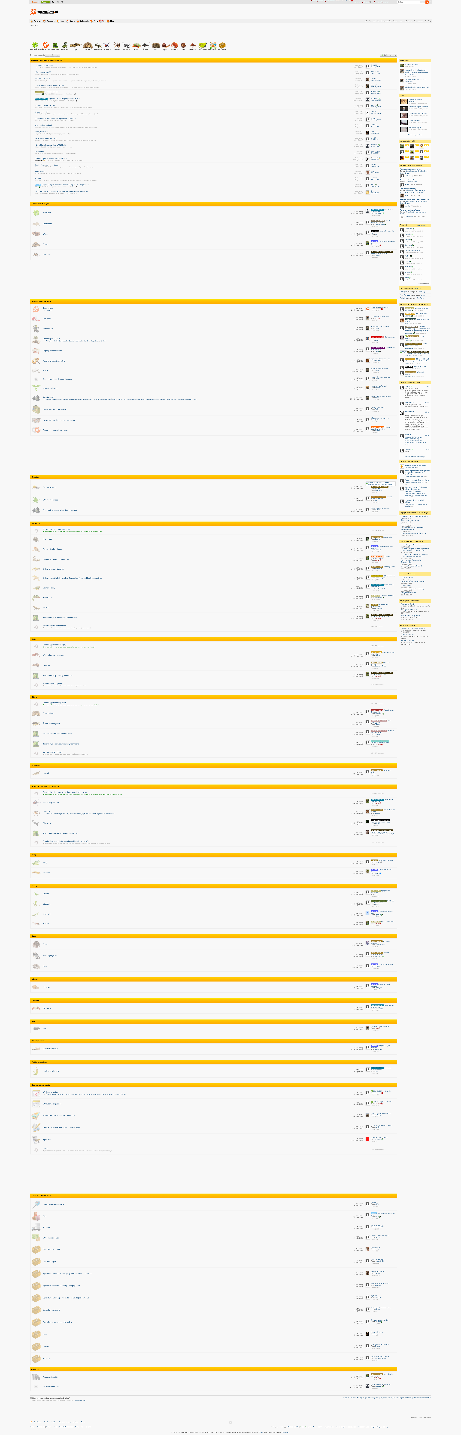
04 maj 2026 (375, 726)
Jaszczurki (59, 94)
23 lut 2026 (375, 836)
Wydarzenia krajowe (51, 1092)
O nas (77, 1427)
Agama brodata (293, 1427)
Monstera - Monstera (408, 640)
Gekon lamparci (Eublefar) (53, 569)
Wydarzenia (51, 21)
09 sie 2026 (375, 570)
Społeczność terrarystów (41, 1085)
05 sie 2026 (375, 236)
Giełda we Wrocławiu (78, 1094)
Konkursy (49, 310)
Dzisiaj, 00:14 (375, 73)
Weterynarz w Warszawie (379, 386)
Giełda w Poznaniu (64, 1094)
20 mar (427, 412)
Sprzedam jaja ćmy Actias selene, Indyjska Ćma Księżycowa (66, 185)
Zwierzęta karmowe (39, 1041)
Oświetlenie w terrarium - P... (380, 418)
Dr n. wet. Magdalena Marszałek (412, 566)
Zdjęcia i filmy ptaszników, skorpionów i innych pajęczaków (66, 841)
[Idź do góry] (230, 1422)
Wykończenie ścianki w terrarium (418, 353)
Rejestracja (45, 2)
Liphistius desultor (407, 577)
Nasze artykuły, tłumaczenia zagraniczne (59, 420)
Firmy (112, 21)
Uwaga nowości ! (41, 112)
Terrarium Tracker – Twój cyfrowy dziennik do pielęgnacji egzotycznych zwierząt (416, 489)
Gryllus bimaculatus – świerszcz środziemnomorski (412, 529)
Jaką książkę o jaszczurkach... (381, 327)
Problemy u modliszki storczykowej (417, 480)
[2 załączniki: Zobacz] (35, 118)
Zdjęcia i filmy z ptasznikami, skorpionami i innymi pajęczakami (138, 399)
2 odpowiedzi (359, 65)
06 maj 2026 (375, 1229)
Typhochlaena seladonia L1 (45, 65)
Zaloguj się (35, 2)
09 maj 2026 (375, 620)
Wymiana (374, 1296)
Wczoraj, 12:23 (376, 107)
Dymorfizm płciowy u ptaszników (80, 814)
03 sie (427, 449)
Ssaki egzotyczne (50, 956)
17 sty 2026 (375, 1379)
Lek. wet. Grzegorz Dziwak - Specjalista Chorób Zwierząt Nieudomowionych (415, 550)
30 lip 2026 (375, 658)
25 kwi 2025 (375, 875)
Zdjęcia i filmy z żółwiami (108, 399)
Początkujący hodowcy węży (54, 645)
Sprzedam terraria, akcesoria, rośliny (82, 107)
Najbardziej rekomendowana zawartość (418, 1398)
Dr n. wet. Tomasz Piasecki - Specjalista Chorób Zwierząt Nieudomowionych (415, 555)
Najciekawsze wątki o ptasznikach (57, 814)
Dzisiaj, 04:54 (375, 67)
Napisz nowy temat (389, 55)
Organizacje (95, 341)
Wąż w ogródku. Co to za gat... (381, 396)
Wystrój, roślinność (50, 500)
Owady (34, 886)
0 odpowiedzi (359, 78)
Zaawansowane (430, 2)
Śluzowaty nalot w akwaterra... (382, 731)
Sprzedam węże (74, 74)
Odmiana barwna (389, 576)
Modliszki (46, 914)
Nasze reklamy (86, 1427)
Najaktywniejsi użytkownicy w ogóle (392, 1398)
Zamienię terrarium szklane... (380, 1356)
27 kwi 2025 (375, 610)
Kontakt (53, 1422)
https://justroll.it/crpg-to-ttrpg (413, 437)
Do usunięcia (387, 537)
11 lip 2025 (375, 512)
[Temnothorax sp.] (404, 122)
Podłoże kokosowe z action (381, 498)
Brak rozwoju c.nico (387, 921)
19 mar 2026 (375, 552)
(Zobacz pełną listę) (79, 1400)
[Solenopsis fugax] (404, 129)
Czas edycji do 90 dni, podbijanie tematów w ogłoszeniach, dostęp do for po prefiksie (416, 72)
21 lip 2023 (375, 947)
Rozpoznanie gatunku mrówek (414, 476)
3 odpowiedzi (359, 98)
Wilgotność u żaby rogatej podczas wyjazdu (64, 99)
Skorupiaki (36, 1000)
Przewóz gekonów (389, 567)
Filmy (96, 21)
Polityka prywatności (425, 1417)
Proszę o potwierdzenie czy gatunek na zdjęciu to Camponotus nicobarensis (417, 472)
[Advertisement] (387, 11)
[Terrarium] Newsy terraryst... (380, 307)
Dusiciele (46, 665)
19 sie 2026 (375, 342)
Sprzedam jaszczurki (74, 173)
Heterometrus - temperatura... (380, 822)
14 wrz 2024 (375, 320)
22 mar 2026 (375, 311)
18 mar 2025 (375, 411)
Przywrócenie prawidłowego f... (381, 316)
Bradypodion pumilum (408, 593)
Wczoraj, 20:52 (376, 93)
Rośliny (103, 341)
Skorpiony (47, 823)
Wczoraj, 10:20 (376, 113)
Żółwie (45, 244)
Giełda (71, 187)
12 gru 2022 (375, 776)
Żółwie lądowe (48, 713)
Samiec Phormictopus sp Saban (47, 165)
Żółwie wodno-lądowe (51, 723)
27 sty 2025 (375, 1011)
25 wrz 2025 (375, 958)
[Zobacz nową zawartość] (57, 2)
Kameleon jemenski (51, 92)
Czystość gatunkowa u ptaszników (103, 814)
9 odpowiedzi (359, 158)
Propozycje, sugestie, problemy (55, 430)
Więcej (261, 1432)
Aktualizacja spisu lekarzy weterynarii (417, 87)
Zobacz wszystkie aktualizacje (415, 457)
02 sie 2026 (375, 492)
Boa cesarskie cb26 (43, 72)
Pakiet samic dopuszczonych (46, 138)
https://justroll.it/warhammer (413, 440)
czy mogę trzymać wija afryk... (380, 1026)
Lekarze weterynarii (75, 341)
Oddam (71, 120)
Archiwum (35, 1369)
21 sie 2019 (375, 422)
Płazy (34, 855)
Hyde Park (47, 1139)
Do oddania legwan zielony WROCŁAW (51, 145)
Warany (46, 607)
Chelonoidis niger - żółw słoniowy (412, 589)
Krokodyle (35, 765)
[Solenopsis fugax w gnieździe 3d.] (404, 101)
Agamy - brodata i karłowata (54, 549)
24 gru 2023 (375, 1105)
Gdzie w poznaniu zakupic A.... (381, 1236)
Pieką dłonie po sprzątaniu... (380, 253)
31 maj (427, 386)
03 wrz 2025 (375, 432)
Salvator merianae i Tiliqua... (380, 222)
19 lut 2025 (375, 736)
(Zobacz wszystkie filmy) (414, 135)
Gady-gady (403, 292)
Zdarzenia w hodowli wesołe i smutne (57, 379)
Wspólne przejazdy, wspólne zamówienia (59, 1115)
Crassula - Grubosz (407, 634)
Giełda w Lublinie (107, 1094)
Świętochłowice (51, 1094)
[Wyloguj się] (62, 2)
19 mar (427, 435)
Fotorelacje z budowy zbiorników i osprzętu (60, 510)
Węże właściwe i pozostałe (53, 655)
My (102, 21)
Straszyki (46, 904)
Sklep (56, 1427)
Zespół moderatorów (349, 1398)
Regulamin (414, 1417)
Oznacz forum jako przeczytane (68, 1422)
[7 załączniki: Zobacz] (35, 158)
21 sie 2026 (375, 126)
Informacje (47, 319)
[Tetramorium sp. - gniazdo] (404, 115)
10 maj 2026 (375, 580)
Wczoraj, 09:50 (376, 120)
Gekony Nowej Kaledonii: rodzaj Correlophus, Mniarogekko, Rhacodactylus (72, 578)
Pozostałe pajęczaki (51, 802)
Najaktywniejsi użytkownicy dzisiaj (368, 1398)
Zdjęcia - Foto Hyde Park (168, 399)
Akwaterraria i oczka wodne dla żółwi (57, 734)
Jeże (45, 966)
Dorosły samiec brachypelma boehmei (49, 85)
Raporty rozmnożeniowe (52, 351)
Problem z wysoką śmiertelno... (382, 902)
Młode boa (40, 152)
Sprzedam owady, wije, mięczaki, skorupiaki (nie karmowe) (66, 1298)
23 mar (427, 402)
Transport (46, 1227)
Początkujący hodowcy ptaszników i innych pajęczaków (65, 792)
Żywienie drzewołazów (408, 524)
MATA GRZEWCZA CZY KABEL (381, 487)
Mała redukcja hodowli (43, 125)
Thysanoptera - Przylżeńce (410, 615)
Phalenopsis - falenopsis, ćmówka (413, 629)
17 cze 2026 (375, 247)
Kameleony (69, 94)
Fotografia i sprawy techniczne (187, 399)
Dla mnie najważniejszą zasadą (415, 465)
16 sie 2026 (375, 815)
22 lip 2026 (375, 1311)
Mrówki (46, 923)
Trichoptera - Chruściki (409, 610)
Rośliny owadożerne (39, 1062)
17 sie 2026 (375, 1206)
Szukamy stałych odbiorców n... (381, 1308)
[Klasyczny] (47, 55)
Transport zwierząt (377, 1225)
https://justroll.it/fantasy (412, 439)
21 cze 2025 (375, 989)
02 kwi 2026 (375, 330)
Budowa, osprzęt (49, 487)
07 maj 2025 (375, 968)
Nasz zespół (69, 1427)
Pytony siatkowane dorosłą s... (381, 1384)
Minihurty (38, 178)
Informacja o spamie (411, 64)
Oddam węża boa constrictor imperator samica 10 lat (56, 118)
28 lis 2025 (375, 864)
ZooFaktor (403, 298)
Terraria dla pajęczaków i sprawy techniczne (60, 833)
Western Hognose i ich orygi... (380, 377)
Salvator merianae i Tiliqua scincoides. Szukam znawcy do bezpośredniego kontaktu (417, 329)
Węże (45, 234)
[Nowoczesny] (57, 55)
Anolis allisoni (40, 171)
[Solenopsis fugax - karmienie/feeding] (404, 108)
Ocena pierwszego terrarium (380, 508)
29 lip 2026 (375, 668)
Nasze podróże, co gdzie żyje (54, 409)
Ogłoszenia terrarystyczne (58, 67)
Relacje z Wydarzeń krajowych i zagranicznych (61, 1127)
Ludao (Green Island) (378, 407)
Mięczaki (35, 979)
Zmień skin (37, 1422)
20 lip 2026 (375, 1141)
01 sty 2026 (375, 925)
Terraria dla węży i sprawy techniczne (57, 676)
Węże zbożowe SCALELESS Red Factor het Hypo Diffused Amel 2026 (61, 191)
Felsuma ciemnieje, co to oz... (380, 557)
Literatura (87, 341)
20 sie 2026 (375, 153)
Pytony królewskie (41, 132)
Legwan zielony (49, 588)
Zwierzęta (71, 100)
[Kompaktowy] (52, 55)
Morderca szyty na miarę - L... (380, 368)
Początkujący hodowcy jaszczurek (56, 529)
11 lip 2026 (375, 562)
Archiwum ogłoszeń (50, 1386)
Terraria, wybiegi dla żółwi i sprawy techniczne (61, 744)
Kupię (69, 133)
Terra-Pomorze (405, 295)
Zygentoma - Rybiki (408, 604)
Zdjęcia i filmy (48, 397)
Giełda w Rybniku (120, 1094)
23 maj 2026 (375, 1051)
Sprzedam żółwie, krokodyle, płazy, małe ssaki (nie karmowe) (88, 80)
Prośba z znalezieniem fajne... (380, 953)
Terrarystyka (48, 308)
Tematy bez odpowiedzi (344, 1)
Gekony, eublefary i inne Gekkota (56, 559)
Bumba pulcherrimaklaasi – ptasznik (413, 533)
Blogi (62, 21)
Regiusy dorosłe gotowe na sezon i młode (52, 158)
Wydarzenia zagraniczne (52, 1104)
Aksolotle (46, 873)
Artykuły (48, 341)
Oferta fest (374, 1202)
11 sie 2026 (375, 257)
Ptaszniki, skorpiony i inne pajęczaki (45, 786)
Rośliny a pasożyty (420, 366)
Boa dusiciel (352, 1427)
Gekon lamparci (341, 1427)
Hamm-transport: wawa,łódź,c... (381, 1113)
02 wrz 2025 (375, 502)
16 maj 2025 (375, 716)
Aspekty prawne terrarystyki (54, 361)
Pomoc (83, 1422)
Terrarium (38, 21)
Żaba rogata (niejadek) (385, 860)
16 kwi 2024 (375, 1129)
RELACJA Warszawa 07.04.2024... (382, 1125)
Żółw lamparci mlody (42, 79)
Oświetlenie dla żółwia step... (380, 743)
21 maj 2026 (375, 362)
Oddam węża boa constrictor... (381, 1344)
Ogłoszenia (84, 21)
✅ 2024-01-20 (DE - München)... (382, 1102)
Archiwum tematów (50, 1377)
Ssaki (34, 936)
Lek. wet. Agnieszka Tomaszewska (413, 545)
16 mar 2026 (375, 678)
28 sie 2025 (375, 1073)
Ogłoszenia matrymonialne (53, 1204)
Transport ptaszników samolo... (381, 428)
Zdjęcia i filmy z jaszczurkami (72, 399)
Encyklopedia (63, 341)
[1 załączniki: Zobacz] (35, 145)
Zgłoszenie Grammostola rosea (381, 359)
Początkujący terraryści (58, 100)
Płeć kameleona (421, 314)
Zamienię (46, 1358)
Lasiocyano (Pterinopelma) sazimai (413, 581)
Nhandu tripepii (406, 585)
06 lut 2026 (375, 805)
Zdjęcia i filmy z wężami (91, 399)
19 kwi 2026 (375, 906)
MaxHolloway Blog (410, 467)
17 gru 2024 (375, 590)
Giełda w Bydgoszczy (93, 1094)
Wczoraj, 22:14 (376, 80)
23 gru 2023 (375, 1095)
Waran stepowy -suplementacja (380, 605)
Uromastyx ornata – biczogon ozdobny (414, 516)
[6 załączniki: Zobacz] (35, 72)
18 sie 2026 (375, 1360)
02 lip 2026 (375, 825)
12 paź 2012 (375, 380)
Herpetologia (48, 329)
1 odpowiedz (359, 105)
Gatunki (55, 341)
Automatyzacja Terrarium (379, 832)
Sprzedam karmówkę (51, 1310)
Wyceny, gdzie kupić (51, 1238)
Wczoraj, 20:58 (376, 87)
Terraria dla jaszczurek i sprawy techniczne (60, 618)
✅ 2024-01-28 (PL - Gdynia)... (381, 1091)
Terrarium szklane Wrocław (45, 105)
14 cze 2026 (375, 896)
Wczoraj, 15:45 (376, 100)
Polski (46, 1422)
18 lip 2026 (375, 541)
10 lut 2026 (375, 1117)
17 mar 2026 (375, 372)
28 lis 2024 (375, 746)
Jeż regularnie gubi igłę (386, 964)
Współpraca (41, 1427)
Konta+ (61, 1427)
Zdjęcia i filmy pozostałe (54, 399)
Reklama (49, 1427)
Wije (33, 1021)
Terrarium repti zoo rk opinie (380, 616)
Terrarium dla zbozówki (378, 674)
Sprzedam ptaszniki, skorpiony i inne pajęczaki (83, 67)
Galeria (72, 21)
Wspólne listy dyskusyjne (41, 301)
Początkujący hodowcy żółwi (54, 703)
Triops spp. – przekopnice (410, 520)
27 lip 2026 (375, 353)
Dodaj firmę (417, 288)
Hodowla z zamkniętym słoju (381, 1069)
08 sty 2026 (375, 390)
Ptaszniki (46, 254)
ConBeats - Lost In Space (379, 1137)
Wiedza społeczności (51, 339)
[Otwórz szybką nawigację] (52, 2)
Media (45, 370)
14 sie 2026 (375, 226)
